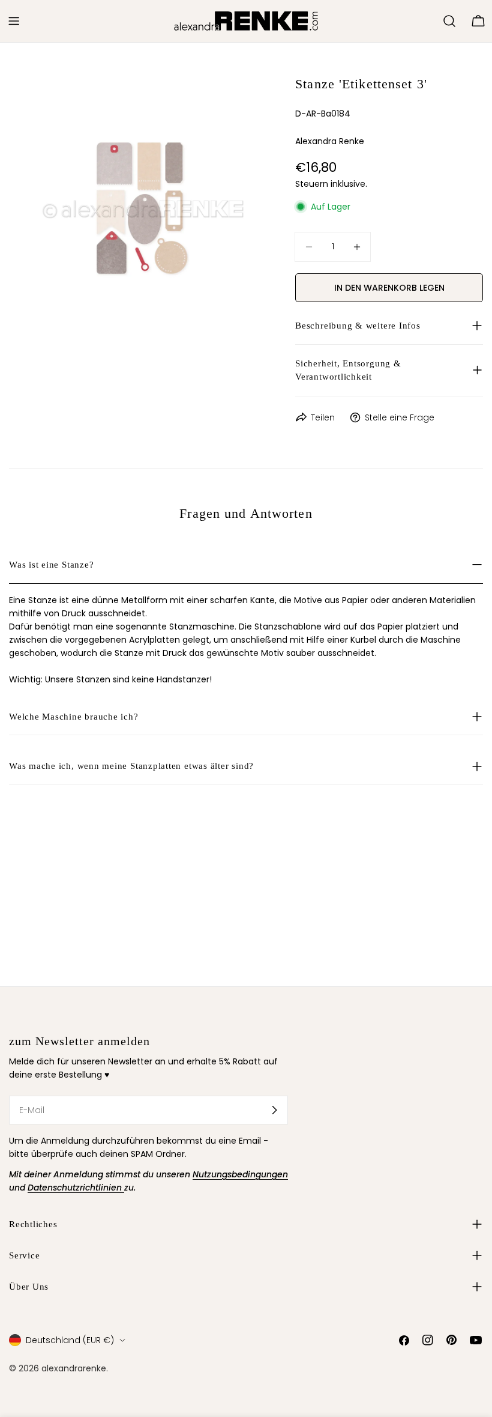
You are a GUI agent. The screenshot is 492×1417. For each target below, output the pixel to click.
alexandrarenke (73, 1368)
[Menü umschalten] (14, 21)
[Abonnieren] (274, 1110)
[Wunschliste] (428, 21)
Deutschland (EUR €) (70, 1340)
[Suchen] (449, 21)
